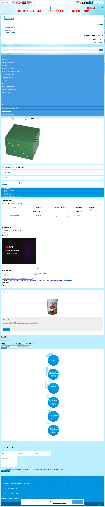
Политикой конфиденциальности (55, 280)
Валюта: (79, 8)
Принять (77, 502)
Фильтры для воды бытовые (9, 68)
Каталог (8, 119)
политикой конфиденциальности (59, 503)
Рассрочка (21, 8)
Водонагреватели (6, 92)
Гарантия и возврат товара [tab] (12, 196)
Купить (5, 184)
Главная (4, 8)
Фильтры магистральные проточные (11, 71)
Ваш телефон (20, 344)
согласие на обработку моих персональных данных (22, 280)
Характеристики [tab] (9, 190)
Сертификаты (55, 8)
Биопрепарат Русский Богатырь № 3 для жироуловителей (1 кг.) (20, 323)
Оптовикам (12, 8)
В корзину (6, 329)
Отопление (4, 80)
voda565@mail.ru (11, 27)
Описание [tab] (7, 188)
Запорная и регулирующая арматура (11, 98)
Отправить (68, 280)
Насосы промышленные (8, 86)
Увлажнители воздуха (7, 77)
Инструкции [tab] (8, 194)
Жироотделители (6, 101)
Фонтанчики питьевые (7, 62)
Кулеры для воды (6, 56)
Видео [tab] (6, 191)
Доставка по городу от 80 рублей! (18, 2)
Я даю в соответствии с (34, 280)
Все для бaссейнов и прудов (9, 89)
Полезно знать (38, 8)
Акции (64, 8)
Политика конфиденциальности (10, 498)
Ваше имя (3, 344)
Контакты (70, 8)
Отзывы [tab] (6, 193)
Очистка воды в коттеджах (8, 74)
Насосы (3, 83)
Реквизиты (29, 8)
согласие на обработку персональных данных (53, 501)
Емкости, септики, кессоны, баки (10, 108)
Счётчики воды (5, 105)
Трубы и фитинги (6, 95)
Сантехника (5, 65)
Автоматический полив (8, 114)
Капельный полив (6, 111)
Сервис (47, 8)
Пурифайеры (5, 59)
